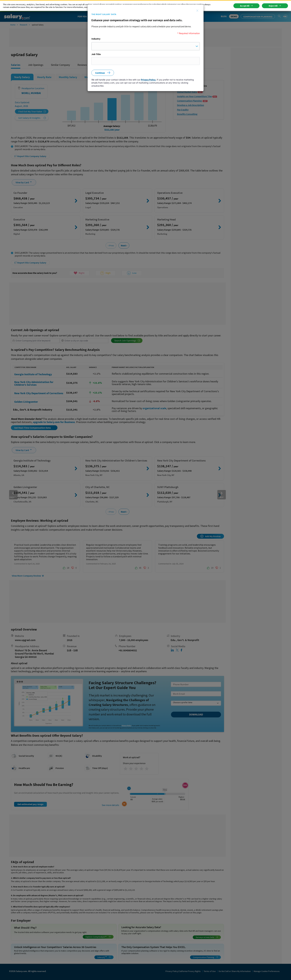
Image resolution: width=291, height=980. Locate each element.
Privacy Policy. (148, 79)
